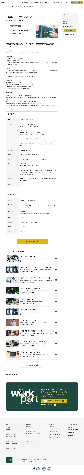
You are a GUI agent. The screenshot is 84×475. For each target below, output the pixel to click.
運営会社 (70, 435)
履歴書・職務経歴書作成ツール (12, 443)
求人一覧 (7, 6)
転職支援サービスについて (11, 432)
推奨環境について (71, 432)
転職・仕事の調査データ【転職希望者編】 (34, 433)
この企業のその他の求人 (68, 26)
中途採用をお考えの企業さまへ (55, 437)
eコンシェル (8, 446)
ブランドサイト (29, 445)
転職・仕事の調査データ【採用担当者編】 (34, 435)
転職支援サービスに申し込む (54, 434)
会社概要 (65, 23)
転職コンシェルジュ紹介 (11, 439)
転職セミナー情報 (29, 426)
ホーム (3, 6)
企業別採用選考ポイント (30, 431)
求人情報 (66, 19)
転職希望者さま (52, 426)
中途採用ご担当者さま (53, 428)
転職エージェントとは (10, 448)
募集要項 (65, 21)
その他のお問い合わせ (53, 431)
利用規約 (70, 427)
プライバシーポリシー (72, 424)
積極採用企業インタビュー (31, 428)
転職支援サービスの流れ (11, 434)
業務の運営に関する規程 (73, 429)
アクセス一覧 (28, 441)
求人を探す (8, 427)
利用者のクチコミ (9, 441)
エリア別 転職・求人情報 (11, 436)
